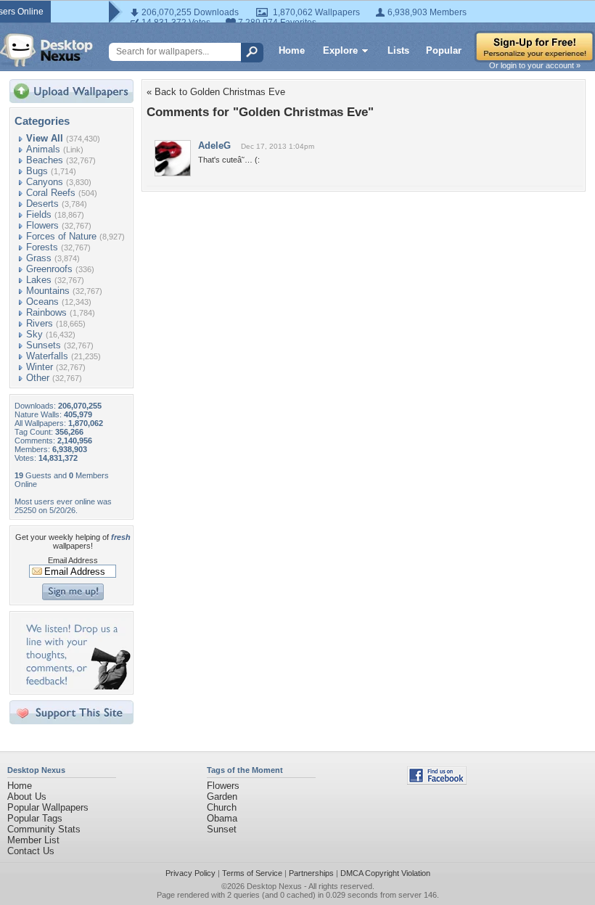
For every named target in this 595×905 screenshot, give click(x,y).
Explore (340, 50)
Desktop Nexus (274, 886)
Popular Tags (34, 818)
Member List (33, 840)
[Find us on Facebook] (437, 781)
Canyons (44, 181)
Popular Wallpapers (48, 807)
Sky (34, 334)
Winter (39, 366)
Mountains (48, 290)
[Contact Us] (76, 686)
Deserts (42, 203)
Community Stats (44, 829)
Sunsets (43, 345)
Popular (443, 50)
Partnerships (311, 873)
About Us (26, 796)
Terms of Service (252, 873)
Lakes (39, 279)
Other (37, 377)
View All (44, 138)
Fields (39, 214)
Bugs (37, 170)
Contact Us (30, 850)
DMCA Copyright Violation (385, 873)
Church (222, 807)
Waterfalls (47, 356)
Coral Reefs (50, 192)
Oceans (42, 301)
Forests (42, 247)
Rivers (39, 323)
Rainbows (46, 312)
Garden (222, 796)
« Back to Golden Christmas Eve (216, 91)
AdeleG (214, 145)
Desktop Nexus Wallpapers (46, 50)
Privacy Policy (190, 873)
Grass (39, 258)
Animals (43, 149)
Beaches (44, 160)
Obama (222, 818)
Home (292, 50)
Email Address (73, 560)
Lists (398, 50)
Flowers (42, 225)
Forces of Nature (61, 236)
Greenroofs (49, 268)
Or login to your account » (534, 65)
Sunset (222, 829)
